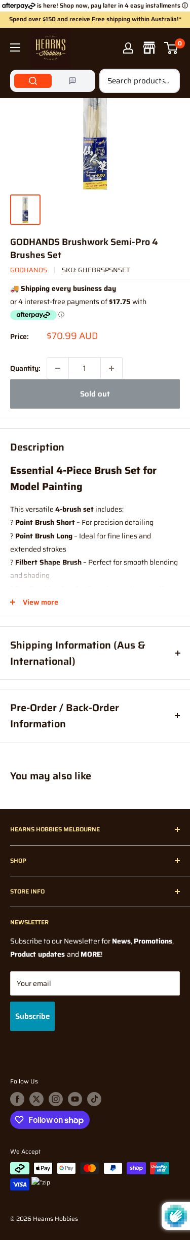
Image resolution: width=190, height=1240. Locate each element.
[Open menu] (15, 47)
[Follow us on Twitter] (36, 1099)
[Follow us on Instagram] (56, 1099)
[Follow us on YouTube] (75, 1099)
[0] (171, 48)
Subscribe (32, 1016)
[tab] (33, 81)
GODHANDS (28, 270)
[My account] (128, 48)
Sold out (95, 394)
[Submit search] (167, 81)
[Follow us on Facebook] (17, 1099)
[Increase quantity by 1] (111, 368)
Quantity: (25, 368)
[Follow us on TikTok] (94, 1099)
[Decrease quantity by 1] (57, 368)
